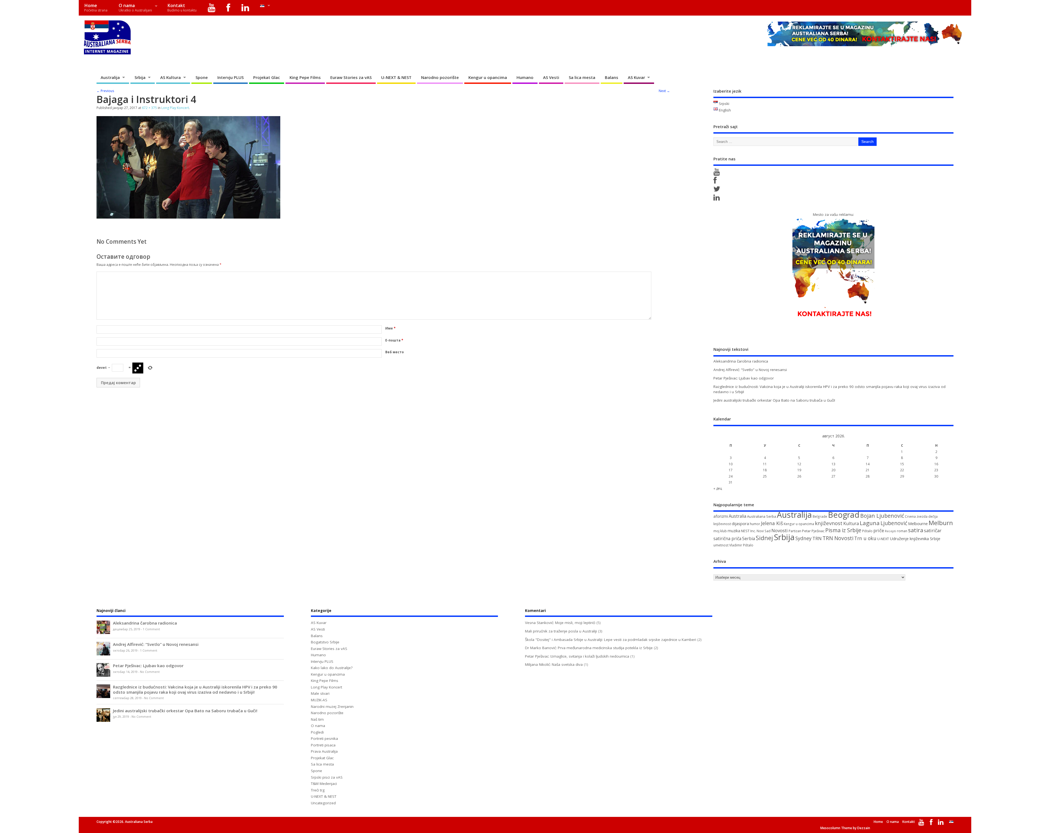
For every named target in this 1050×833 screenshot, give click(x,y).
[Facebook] (228, 8)
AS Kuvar (636, 77)
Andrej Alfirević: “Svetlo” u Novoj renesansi (750, 369)
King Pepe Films (305, 77)
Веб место (394, 352)
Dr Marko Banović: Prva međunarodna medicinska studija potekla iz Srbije (589, 647)
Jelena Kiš (772, 523)
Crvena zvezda (916, 516)
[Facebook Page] (716, 181)
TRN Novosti (837, 538)
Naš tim (317, 719)
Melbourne (918, 523)
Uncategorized (323, 802)
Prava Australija (324, 751)
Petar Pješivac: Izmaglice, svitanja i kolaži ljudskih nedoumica (577, 656)
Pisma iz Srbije (843, 530)
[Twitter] (717, 190)
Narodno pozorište (440, 77)
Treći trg (318, 790)
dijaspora (740, 523)
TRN (817, 538)
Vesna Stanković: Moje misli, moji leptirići (560, 622)
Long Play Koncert (175, 107)
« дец (717, 488)
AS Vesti (551, 77)
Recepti (890, 531)
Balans (611, 77)
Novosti (779, 530)
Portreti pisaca (323, 745)
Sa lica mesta (582, 77)
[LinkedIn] (245, 8)
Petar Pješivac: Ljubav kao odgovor (743, 378)
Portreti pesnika (324, 738)
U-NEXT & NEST (396, 77)
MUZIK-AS (319, 699)
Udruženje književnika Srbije (915, 538)
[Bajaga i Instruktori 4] (188, 217)
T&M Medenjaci (324, 783)
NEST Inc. (748, 530)
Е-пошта (394, 340)
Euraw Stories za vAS (351, 77)
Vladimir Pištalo (741, 545)
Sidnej (764, 538)
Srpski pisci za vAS (327, 777)
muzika (734, 530)
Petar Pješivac (813, 530)
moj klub (720, 531)
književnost (828, 523)
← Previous (105, 91)
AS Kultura (170, 77)
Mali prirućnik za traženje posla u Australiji (561, 631)
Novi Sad (764, 531)
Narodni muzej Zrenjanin (332, 706)
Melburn (941, 523)
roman (902, 531)
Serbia (748, 538)
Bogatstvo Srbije (325, 642)
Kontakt (182, 7)
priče (878, 531)
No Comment (150, 672)
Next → (664, 91)
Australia (737, 516)
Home (95, 7)
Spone (202, 77)
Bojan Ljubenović (882, 515)
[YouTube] (211, 8)
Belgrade (820, 516)
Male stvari (320, 693)
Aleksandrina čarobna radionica (740, 361)
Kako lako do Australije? (331, 667)
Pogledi (317, 732)
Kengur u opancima (487, 77)
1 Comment (151, 629)
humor (755, 524)
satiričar (932, 530)
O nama (135, 7)
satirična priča (727, 538)
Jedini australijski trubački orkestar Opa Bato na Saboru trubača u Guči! (774, 400)
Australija (110, 77)
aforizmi (720, 516)
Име (390, 328)
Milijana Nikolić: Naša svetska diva (554, 664)
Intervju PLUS (230, 77)
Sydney (803, 538)
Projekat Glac (266, 77)
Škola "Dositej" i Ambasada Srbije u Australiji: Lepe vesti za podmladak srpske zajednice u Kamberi (610, 639)
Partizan (795, 531)
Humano (525, 77)
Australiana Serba (761, 516)
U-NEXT (883, 538)
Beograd (843, 514)
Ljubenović (893, 523)
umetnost (720, 545)
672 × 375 (149, 107)
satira (915, 530)
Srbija (140, 77)
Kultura (851, 523)
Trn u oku (865, 538)
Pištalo (867, 531)
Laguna (870, 523)
